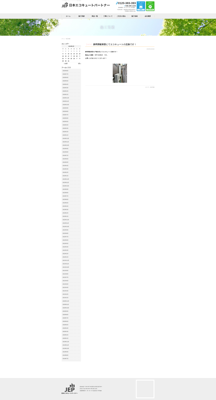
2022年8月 (65, 233)
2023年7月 (65, 196)
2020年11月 (66, 304)
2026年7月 (65, 74)
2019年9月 (65, 351)
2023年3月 (65, 209)
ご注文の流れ (121, 16)
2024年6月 (65, 158)
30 (65, 61)
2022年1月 (65, 257)
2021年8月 (65, 274)
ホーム (68, 16)
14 (79, 53)
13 (77, 53)
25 (71, 58)
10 (68, 53)
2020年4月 (65, 328)
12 (74, 53)
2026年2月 (65, 91)
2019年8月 (65, 355)
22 (63, 58)
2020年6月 (65, 321)
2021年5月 (65, 284)
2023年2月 (65, 213)
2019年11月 (66, 345)
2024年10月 (66, 145)
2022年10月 (66, 226)
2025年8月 (65, 111)
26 (74, 58)
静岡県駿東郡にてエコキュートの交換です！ (114, 44)
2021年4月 (65, 287)
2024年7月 (65, 155)
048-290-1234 (130, 6)
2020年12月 (66, 301)
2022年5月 (65, 243)
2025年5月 (65, 121)
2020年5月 (65, 324)
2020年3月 (65, 331)
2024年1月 (65, 175)
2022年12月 (66, 219)
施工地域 (134, 16)
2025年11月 (66, 101)
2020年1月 (65, 338)
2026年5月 (65, 81)
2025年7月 (65, 114)
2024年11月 (66, 141)
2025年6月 (65, 118)
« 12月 (66, 63)
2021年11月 (66, 263)
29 (63, 61)
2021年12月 (66, 260)
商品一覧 (95, 16)
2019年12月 (66, 341)
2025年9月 (65, 108)
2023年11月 (66, 182)
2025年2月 (65, 131)
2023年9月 (65, 189)
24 (68, 58)
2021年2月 (65, 294)
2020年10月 (66, 307)
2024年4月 (65, 165)
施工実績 (81, 16)
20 (77, 56)
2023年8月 (65, 192)
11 (71, 53)
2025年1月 (65, 135)
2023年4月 (65, 206)
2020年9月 (65, 311)
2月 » (79, 63)
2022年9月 (65, 230)
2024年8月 (65, 152)
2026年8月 (65, 70)
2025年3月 (65, 128)
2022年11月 (66, 223)
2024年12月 (66, 138)
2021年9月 (65, 270)
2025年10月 (66, 104)
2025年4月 (65, 125)
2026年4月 (65, 84)
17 (68, 56)
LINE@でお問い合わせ (150, 6)
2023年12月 (66, 179)
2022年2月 (65, 253)
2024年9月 (65, 148)
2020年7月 (65, 318)
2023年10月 (66, 186)
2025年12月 (66, 98)
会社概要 (148, 16)
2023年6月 (65, 199)
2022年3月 (65, 250)
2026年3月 (65, 87)
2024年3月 (65, 169)
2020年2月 (65, 335)
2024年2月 (65, 172)
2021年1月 (65, 297)
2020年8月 (65, 314)
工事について (108, 16)
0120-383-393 (127, 3)
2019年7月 (65, 358)
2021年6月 (65, 280)
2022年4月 (65, 247)
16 (65, 56)
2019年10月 (66, 348)
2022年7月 (65, 236)
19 (74, 56)
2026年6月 (65, 77)
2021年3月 (65, 291)
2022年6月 (65, 240)
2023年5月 (65, 202)
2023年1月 (65, 216)
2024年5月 (65, 162)
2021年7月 (65, 277)
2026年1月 (65, 94)
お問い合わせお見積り (141, 6)
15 (63, 56)
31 (68, 61)
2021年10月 (66, 267)
